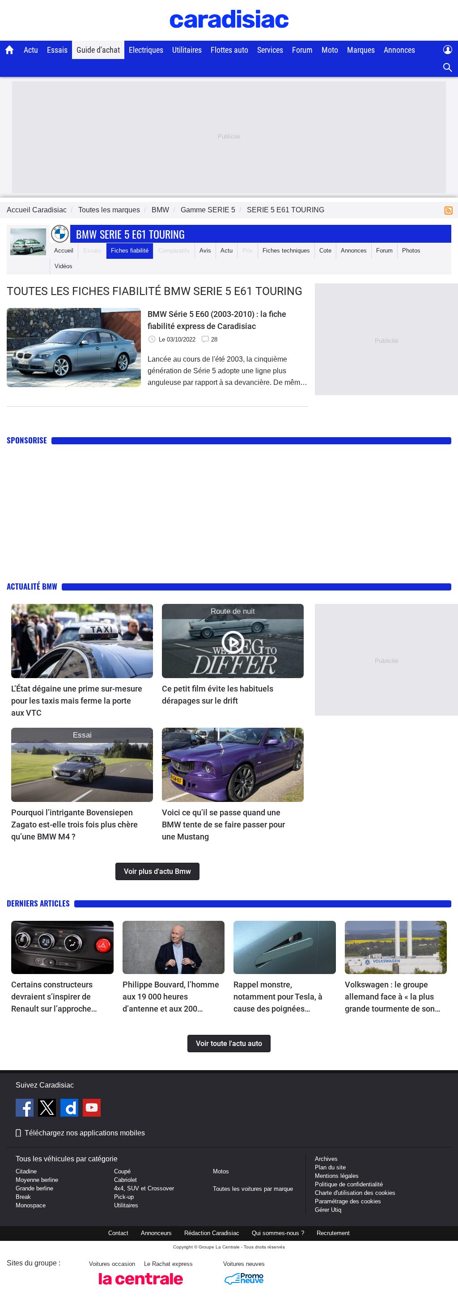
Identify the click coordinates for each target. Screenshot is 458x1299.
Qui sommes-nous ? (278, 1233)
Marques (361, 50)
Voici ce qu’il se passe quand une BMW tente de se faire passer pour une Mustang (223, 824)
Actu (31, 50)
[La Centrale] (141, 1287)
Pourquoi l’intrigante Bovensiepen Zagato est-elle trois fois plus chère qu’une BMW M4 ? (74, 824)
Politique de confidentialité (349, 1184)
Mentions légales (337, 1175)
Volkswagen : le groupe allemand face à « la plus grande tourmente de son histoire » (390, 997)
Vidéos (63, 266)
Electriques (146, 50)
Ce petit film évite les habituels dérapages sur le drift (217, 694)
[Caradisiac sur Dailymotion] (70, 1109)
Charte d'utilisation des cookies (355, 1192)
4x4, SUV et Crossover (144, 1188)
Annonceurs (156, 1233)
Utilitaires (187, 50)
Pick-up (124, 1197)
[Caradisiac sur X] (48, 1109)
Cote (325, 250)
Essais (57, 50)
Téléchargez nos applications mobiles (85, 1133)
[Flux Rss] (450, 210)
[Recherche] (448, 68)
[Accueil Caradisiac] (9, 50)
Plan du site (330, 1167)
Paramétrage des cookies (348, 1201)
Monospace (31, 1205)
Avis (205, 250)
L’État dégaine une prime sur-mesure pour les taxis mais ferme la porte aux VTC (76, 700)
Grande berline (34, 1188)
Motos (221, 1171)
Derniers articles (38, 903)
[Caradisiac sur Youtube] (92, 1109)
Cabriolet (125, 1180)
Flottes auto (229, 50)
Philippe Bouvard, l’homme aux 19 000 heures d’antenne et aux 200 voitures (171, 997)
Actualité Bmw (32, 586)
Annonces (399, 50)
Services (270, 50)
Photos (411, 250)
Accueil (63, 250)
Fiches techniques (286, 250)
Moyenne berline (37, 1180)
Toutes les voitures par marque (253, 1188)
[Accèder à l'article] (82, 641)
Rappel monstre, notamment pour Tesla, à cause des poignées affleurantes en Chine (277, 997)
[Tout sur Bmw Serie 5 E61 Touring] (28, 253)
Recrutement (333, 1233)
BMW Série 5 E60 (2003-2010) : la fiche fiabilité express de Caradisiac (217, 320)
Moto (330, 50)
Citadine (26, 1171)
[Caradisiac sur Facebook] (26, 1109)
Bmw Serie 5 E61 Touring (130, 234)
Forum (302, 50)
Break (23, 1197)
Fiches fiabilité (129, 250)
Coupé (122, 1171)
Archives (326, 1159)
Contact (118, 1233)
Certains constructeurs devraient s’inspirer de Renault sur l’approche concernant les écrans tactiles (52, 997)
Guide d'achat (98, 50)
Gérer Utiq (328, 1209)
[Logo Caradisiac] (229, 36)
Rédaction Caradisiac (211, 1233)
